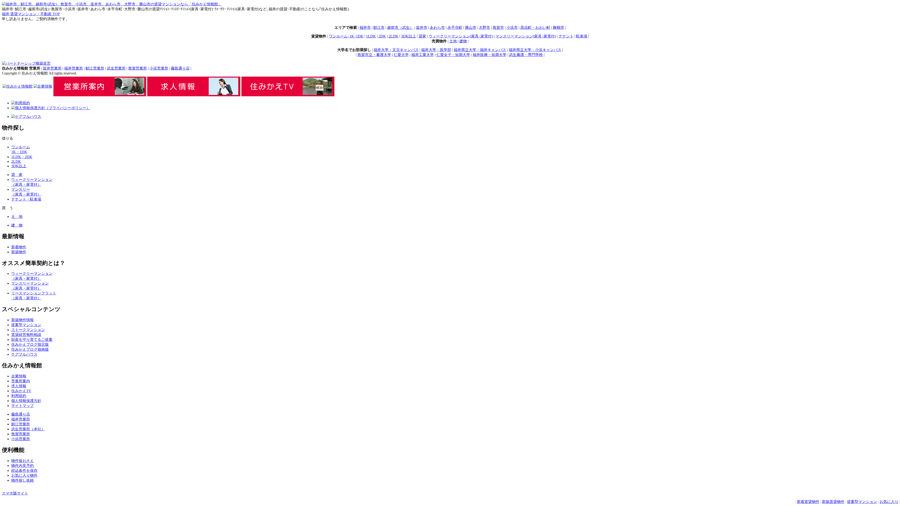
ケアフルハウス (24, 354)
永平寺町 (454, 28)
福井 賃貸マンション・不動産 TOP (31, 14)
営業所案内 (20, 381)
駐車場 (581, 36)
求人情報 (18, 386)
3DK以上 (408, 36)
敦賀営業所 (137, 68)
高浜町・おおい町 (535, 28)
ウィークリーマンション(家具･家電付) (461, 36)
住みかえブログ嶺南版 (30, 349)
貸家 (422, 36)
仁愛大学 (401, 55)
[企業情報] (43, 86)
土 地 (16, 217)
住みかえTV (21, 391)
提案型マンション (862, 502)
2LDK (393, 36)
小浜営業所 (159, 68)
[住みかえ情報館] (18, 86)
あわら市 (437, 28)
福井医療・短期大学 (489, 55)
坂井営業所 (52, 68)
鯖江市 (379, 28)
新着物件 (18, 247)
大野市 (484, 28)
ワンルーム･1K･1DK (346, 36)
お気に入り (889, 502)
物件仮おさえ (22, 461)
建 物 (16, 225)
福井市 (365, 28)
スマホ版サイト (15, 493)
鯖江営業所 (95, 68)
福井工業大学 (422, 55)
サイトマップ (22, 406)
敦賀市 (498, 28)
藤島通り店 (180, 68)
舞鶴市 (558, 28)
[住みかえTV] (287, 95)
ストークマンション (28, 330)
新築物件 (18, 252)
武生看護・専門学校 (526, 55)
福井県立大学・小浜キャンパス (535, 50)
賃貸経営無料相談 (26, 335)
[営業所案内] (99, 95)
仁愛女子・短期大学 (453, 55)
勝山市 (470, 28)
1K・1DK (19, 152)
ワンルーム (20, 147)
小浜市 (512, 28)
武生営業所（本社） (28, 429)
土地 (453, 41)
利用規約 (18, 396)
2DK (382, 36)
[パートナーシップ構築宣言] (26, 63)
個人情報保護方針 (26, 401)
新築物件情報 (22, 320)
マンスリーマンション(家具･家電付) (525, 36)
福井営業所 (73, 68)
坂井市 (421, 28)
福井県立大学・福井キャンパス (480, 50)
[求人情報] (193, 95)
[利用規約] (20, 103)
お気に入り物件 (24, 475)
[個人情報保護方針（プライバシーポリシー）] (50, 108)
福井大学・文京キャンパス (396, 50)
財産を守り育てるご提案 (31, 340)
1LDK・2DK (21, 157)
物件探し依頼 (22, 480)
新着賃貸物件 (808, 502)
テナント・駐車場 (26, 199)
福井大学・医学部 (436, 50)
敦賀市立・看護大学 (374, 55)
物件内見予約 (22, 466)
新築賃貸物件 (833, 502)
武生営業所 (116, 68)
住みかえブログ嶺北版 (30, 344)
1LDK (371, 36)
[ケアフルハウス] (26, 117)
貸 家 (16, 175)
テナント (566, 36)
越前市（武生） (400, 28)
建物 (463, 41)
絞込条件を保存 (24, 471)
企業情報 (18, 376)
